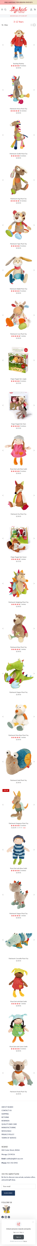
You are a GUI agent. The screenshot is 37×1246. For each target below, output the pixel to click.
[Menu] (2, 9)
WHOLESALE (6, 1131)
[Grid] (31, 25)
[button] (15, 66)
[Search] (6, 9)
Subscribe (8, 1193)
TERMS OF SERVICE (9, 1138)
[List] (34, 25)
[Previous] (3, 44)
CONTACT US (6, 1110)
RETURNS (5, 1117)
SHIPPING (5, 1114)
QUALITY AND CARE (9, 1124)
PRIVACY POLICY (8, 1134)
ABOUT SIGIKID (7, 1107)
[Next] (34, 44)
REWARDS (5, 1121)
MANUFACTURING (9, 1128)
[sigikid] (18, 9)
